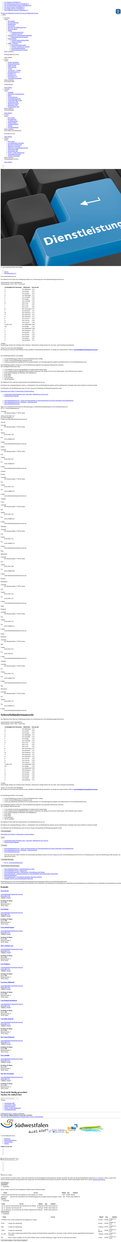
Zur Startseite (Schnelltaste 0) (12, 2)
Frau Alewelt (5, 891)
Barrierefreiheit (8, 1142)
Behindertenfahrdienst (10, 875)
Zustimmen (5, 1186)
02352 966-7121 (5, 1024)
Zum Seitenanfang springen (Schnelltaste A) (16, 4)
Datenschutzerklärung (10, 1140)
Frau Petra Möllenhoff (7, 982)
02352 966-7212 (5, 969)
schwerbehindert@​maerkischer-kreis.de (12, 894)
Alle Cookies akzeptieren (20, 1240)
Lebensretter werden (10, 1105)
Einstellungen (4, 1182)
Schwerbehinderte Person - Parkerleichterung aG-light (19, 869)
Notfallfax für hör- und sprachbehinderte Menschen (18, 878)
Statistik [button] (3, 1198)
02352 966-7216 (5, 1005)
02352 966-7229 (5, 896)
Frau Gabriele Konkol (7, 927)
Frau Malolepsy (5, 964)
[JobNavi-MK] (71, 1132)
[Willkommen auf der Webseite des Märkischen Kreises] (19, 13)
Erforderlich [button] (4, 1184)
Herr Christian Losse (7, 945)
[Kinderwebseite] (56, 1132)
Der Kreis (7, 18)
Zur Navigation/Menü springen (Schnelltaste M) (17, 5)
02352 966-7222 (5, 951)
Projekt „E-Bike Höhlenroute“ (12, 1108)
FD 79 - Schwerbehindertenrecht (13, 862)
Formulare (4, 845)
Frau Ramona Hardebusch (9, 1000)
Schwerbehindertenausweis (11, 403)
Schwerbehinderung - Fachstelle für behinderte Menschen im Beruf (23, 877)
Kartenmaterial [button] (5, 1211)
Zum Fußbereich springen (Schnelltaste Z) (16, 10)
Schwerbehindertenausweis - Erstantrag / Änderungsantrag (20, 402)
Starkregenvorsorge (9, 1106)
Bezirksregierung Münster (11, 396)
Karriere (6, 114)
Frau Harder (5, 909)
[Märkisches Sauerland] (91, 1132)
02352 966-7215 (5, 1042)
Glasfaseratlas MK (9, 1103)
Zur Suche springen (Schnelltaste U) (14, 7)
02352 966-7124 (5, 1060)
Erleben (6, 138)
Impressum (7, 1138)
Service (6, 59)
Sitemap (6, 1143)
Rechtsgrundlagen (6, 831)
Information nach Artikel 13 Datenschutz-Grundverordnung (17, 391)
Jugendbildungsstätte (10, 1109)
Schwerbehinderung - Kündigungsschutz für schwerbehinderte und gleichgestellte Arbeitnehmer (31, 874)
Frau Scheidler (5, 1055)
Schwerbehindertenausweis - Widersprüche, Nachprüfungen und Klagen (24, 872)
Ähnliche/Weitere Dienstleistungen (10, 866)
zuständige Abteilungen (7, 859)
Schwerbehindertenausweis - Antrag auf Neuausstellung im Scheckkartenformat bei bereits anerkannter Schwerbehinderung (38, 400)
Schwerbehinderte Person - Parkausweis (15, 870)
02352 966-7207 (5, 914)
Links (2, 837)
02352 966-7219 (5, 932)
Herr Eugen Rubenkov (8, 1037)
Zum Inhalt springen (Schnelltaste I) (14, 8)
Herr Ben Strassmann (7, 1073)
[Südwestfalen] (24, 1132)
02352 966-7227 (5, 1079)
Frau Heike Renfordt (7, 1019)
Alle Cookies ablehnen (7, 1240)
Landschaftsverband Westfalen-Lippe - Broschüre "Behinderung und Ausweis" (26, 394)
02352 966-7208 (5, 987)
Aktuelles (7, 89)
